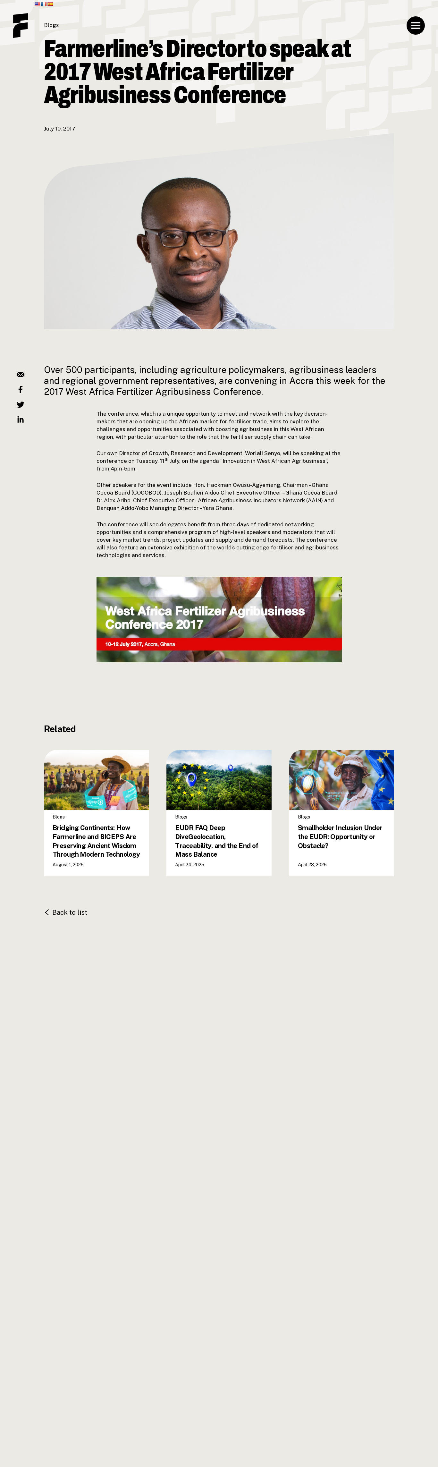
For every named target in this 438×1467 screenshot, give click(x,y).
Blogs (51, 25)
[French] (43, 4)
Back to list (69, 912)
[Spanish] (50, 4)
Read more (73, 840)
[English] (37, 4)
